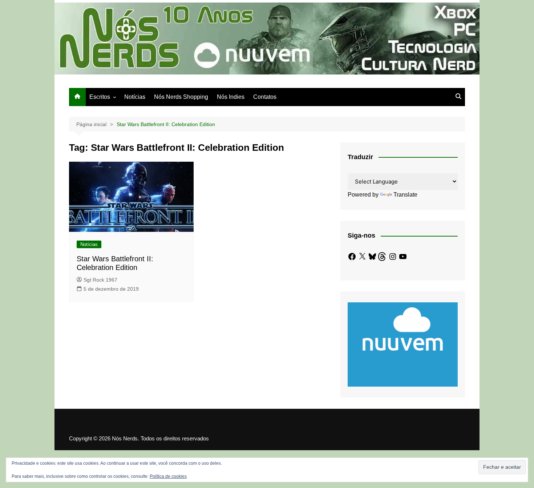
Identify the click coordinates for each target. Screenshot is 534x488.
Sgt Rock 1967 (100, 280)
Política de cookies (168, 476)
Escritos (99, 97)
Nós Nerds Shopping (181, 97)
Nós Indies (230, 97)
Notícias (134, 97)
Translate (405, 194)
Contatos (264, 97)
